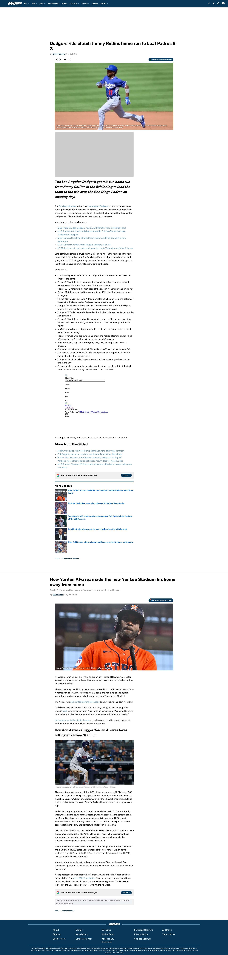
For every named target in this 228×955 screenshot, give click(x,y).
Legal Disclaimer (84, 938)
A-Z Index (167, 930)
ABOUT (104, 4)
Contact (79, 930)
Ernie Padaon (59, 54)
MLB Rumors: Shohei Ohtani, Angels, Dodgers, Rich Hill (84, 244)
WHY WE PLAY (53, 4)
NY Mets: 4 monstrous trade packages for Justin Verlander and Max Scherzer (95, 248)
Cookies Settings (142, 938)
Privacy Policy (141, 934)
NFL (26, 4)
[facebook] (208, 3)
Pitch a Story (107, 934)
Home (57, 558)
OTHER (85, 4)
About (56, 930)
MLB (34, 4)
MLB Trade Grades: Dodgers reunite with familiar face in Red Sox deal (92, 228)
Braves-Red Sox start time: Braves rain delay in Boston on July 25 (90, 457)
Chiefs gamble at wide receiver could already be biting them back (90, 454)
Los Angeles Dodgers (97, 206)
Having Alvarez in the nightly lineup (72, 720)
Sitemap (57, 934)
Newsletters (82, 934)
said (65, 711)
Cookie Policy (59, 938)
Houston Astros (68, 911)
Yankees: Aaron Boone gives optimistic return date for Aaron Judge (90, 461)
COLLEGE (73, 4)
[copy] (69, 59)
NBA (41, 4)
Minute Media (40, 948)
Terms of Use (168, 934)
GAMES (95, 4)
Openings (106, 930)
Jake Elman (58, 594)
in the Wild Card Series (84, 878)
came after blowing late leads (84, 702)
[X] (214, 3)
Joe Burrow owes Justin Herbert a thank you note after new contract (91, 450)
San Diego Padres (67, 206)
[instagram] (218, 3)
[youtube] (223, 3)
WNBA (64, 4)
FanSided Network (143, 930)
